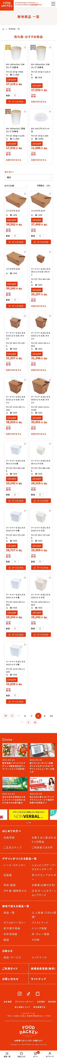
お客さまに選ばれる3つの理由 (44, 839)
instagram (19, 993)
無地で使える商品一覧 (15, 906)
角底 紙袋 (10, 885)
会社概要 (8, 1001)
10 (51, 715)
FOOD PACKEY (7, 5)
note (37, 993)
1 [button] (26, 822)
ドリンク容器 (39, 928)
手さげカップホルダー (44, 877)
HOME (3, 29)
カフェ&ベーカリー (15, 922)
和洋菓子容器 (12, 928)
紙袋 (6, 939)
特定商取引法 (39, 1007)
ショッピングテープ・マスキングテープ (44, 867)
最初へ (6, 716)
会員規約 (41, 1001)
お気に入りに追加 (25, 47)
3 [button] (30, 822)
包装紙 (8, 875)
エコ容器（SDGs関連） (44, 915)
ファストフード (40, 922)
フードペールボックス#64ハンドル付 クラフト (40, 400)
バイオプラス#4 (38, 210)
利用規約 (52, 1001)
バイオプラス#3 (13, 210)
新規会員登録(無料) (43, 968)
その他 (36, 939)
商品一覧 (9, 912)
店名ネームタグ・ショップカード (44, 893)
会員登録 (9, 837)
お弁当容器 (10, 934)
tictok (28, 993)
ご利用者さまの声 (42, 847)
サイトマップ (38, 979)
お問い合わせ (10, 979)
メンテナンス (39, 957)
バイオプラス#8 (13, 269)
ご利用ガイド (10, 968)
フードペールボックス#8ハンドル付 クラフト (40, 272)
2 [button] (28, 822)
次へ (29, 722)
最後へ (35, 722)
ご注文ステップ (13, 847)
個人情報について (22, 1007)
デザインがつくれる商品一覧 (19, 858)
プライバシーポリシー (24, 1001)
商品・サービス (12, 957)
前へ (12, 716)
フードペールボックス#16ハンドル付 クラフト (15, 336)
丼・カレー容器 (41, 934)
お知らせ (7, 951)
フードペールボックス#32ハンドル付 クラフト (15, 400)
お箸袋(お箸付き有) (44, 885)
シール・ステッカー (15, 865)
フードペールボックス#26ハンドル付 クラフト (40, 336)
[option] (28, 814)
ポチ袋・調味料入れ (15, 890)
